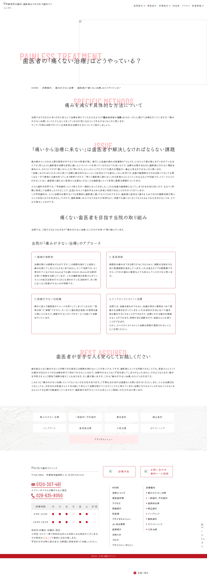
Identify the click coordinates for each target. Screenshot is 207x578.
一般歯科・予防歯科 (85, 417)
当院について (119, 492)
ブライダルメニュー (103, 439)
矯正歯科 (157, 417)
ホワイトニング (157, 428)
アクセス (186, 6)
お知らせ (47, 537)
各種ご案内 (143, 573)
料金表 (176, 6)
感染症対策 (118, 498)
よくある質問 (118, 524)
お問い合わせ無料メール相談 (160, 471)
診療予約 (123, 471)
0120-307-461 (48, 484)
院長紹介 (152, 6)
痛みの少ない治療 (49, 417)
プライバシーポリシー (123, 545)
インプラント (49, 428)
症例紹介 (117, 529)
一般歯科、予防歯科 (158, 498)
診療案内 (163, 6)
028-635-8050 (49, 495)
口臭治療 (121, 428)
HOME (115, 487)
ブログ (115, 539)
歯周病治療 (85, 428)
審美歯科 (121, 417)
